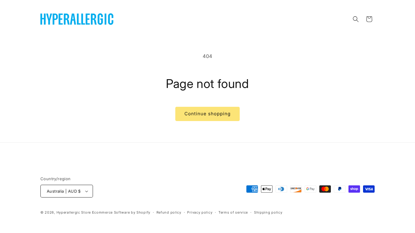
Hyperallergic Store (74, 212)
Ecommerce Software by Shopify (121, 212)
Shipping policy (268, 212)
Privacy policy (199, 212)
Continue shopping (207, 113)
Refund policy (168, 212)
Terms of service (233, 212)
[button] (355, 19)
